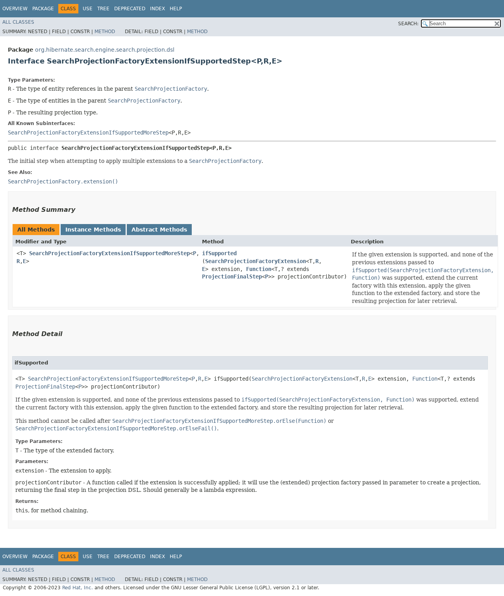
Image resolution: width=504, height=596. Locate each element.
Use (88, 8)
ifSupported (219, 253)
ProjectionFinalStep (232, 276)
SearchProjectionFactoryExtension (255, 261)
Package (43, 8)
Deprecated (129, 8)
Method (104, 31)
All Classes (18, 22)
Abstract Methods (159, 229)
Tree (103, 8)
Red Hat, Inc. (77, 587)
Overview (15, 8)
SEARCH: (408, 23)
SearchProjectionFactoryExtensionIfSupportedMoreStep (88, 132)
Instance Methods (93, 229)
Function (258, 269)
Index (157, 8)
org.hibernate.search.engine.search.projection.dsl (104, 50)
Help (176, 8)
